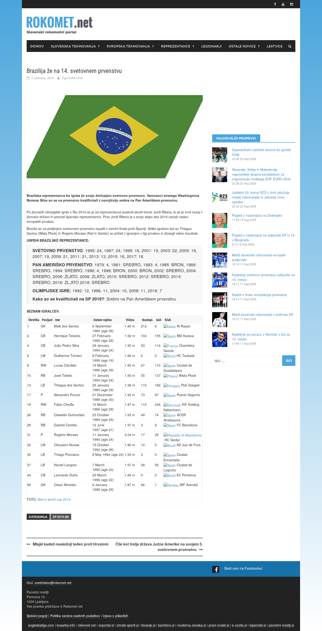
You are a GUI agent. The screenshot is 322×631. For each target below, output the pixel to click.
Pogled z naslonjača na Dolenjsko (257, 215)
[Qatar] (170, 326)
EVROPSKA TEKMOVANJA (128, 46)
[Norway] (171, 484)
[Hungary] (172, 385)
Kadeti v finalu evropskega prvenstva (259, 294)
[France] (171, 345)
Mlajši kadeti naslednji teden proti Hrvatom (70, 544)
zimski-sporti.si (128, 625)
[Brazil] (170, 355)
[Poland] (171, 375)
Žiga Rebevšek (72, 78)
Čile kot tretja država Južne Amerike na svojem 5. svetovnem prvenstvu (159, 546)
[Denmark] (172, 404)
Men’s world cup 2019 (54, 499)
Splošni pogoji (37, 615)
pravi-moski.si (219, 625)
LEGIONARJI (211, 46)
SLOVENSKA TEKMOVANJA (73, 46)
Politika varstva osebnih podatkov (75, 615)
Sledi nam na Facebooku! (243, 568)
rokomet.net (87, 625)
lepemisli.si (258, 625)
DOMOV (37, 46)
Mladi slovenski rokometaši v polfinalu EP (262, 314)
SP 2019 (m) (61, 517)
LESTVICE (275, 46)
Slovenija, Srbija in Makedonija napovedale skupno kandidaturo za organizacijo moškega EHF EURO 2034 (261, 174)
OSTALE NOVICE (242, 46)
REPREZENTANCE (175, 46)
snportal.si (106, 625)
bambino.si (166, 625)
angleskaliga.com (41, 625)
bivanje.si (148, 625)
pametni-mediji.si (281, 625)
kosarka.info (66, 625)
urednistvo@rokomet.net (53, 582)
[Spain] (170, 335)
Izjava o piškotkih (115, 615)
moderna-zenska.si (191, 625)
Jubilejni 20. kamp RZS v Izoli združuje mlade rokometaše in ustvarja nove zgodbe (260, 197)
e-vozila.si (239, 625)
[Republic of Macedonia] (183, 434)
